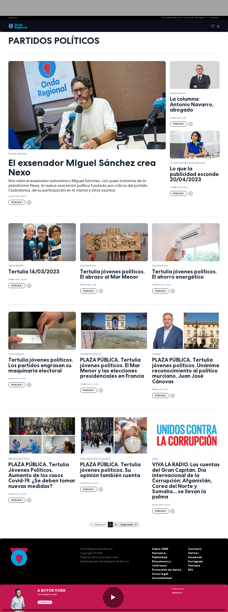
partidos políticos (19, 458)
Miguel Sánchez (17, 153)
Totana (156, 354)
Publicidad (159, 557)
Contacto (195, 549)
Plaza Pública (177, 93)
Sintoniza (159, 553)
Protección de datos (166, 569)
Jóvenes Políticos (90, 354)
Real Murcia (200, 18)
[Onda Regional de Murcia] (17, 25)
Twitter (193, 553)
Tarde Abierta (15, 265)
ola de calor (188, 18)
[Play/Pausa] (113, 597)
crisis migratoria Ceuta (171, 18)
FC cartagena (213, 18)
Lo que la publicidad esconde (187, 163)
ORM (155, 458)
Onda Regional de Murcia (95, 458)
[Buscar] (217, 25)
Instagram (195, 561)
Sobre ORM (160, 549)
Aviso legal (160, 574)
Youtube (194, 565)
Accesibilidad (162, 578)
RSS (190, 569)
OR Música (177, 593)
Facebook (195, 557)
